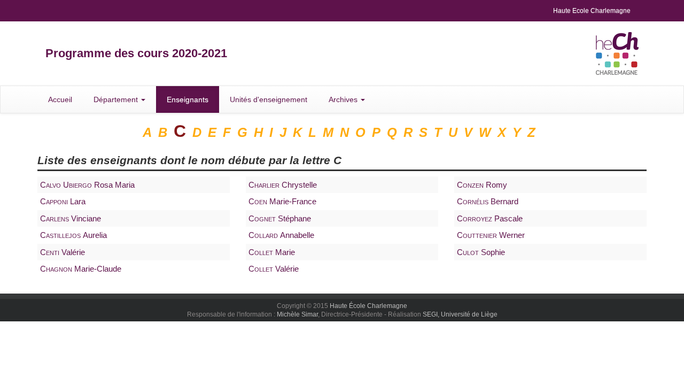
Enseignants (187, 99)
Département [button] (117, 99)
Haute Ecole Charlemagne (592, 10)
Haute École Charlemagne (368, 306)
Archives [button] (344, 99)
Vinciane (70, 218)
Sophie (481, 252)
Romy (482, 184)
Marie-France (282, 201)
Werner (491, 235)
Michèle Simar (297, 314)
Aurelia (73, 235)
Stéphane (279, 218)
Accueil (60, 99)
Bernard (487, 201)
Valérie (62, 252)
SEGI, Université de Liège (460, 314)
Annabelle (281, 235)
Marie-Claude (80, 268)
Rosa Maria (87, 184)
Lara (63, 201)
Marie (271, 252)
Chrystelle (282, 184)
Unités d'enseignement (268, 99)
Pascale (490, 218)
